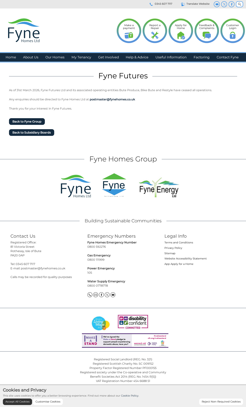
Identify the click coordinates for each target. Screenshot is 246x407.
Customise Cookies (47, 401)
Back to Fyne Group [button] (26, 121)
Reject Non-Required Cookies (221, 401)
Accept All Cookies (17, 401)
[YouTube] (217, 4)
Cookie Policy (129, 395)
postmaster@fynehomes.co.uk (112, 99)
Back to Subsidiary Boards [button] (31, 132)
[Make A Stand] (123, 340)
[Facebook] (231, 4)
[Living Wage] (101, 322)
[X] (224, 4)
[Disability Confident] (132, 322)
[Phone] (89, 294)
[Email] (95, 294)
